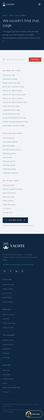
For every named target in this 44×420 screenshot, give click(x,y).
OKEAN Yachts (8, 340)
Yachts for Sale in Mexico (13, 98)
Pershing (6, 357)
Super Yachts (8, 289)
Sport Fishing (8, 302)
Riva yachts (7, 157)
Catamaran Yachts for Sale (13, 125)
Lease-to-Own (8, 327)
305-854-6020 (15, 220)
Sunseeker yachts (10, 142)
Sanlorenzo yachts (10, 173)
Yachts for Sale (9, 75)
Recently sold (8, 197)
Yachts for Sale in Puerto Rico (15, 102)
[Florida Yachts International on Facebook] (11, 271)
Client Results (8, 379)
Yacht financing (9, 193)
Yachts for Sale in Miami (12, 91)
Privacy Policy (7, 406)
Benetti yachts (9, 146)
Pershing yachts (9, 153)
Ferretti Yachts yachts (12, 150)
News (5, 383)
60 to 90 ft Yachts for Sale (13, 87)
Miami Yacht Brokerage (12, 387)
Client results (8, 201)
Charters (6, 319)
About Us (6, 370)
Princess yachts (9, 161)
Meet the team (9, 204)
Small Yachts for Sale (11, 114)
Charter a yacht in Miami (13, 189)
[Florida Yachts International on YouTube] (22, 271)
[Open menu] (39, 4)
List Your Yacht (8, 314)
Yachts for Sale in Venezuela (14, 94)
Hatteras (6, 353)
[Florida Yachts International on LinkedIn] (16, 271)
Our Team (6, 374)
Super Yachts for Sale (11, 83)
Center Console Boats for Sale (15, 122)
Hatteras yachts (9, 169)
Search (35, 59)
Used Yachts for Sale (11, 110)
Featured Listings (10, 79)
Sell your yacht (9, 185)
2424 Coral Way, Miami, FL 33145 (13, 410)
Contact (6, 392)
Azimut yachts (8, 138)
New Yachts (7, 293)
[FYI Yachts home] (8, 4)
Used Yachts (7, 297)
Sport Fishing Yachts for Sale (14, 118)
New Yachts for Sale (11, 106)
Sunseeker (7, 349)
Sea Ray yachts (9, 165)
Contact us (7, 212)
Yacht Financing (9, 323)
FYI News (7, 208)
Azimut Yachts (8, 344)
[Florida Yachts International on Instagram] (5, 271)
